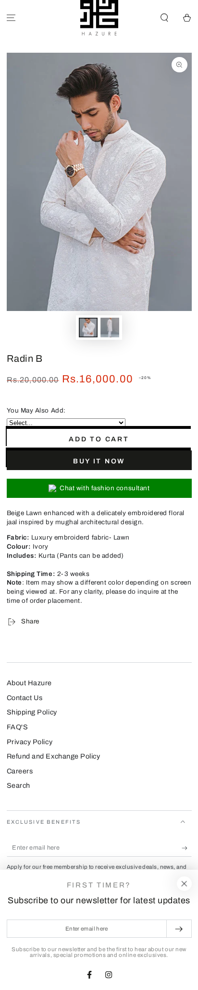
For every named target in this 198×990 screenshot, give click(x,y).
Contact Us (25, 698)
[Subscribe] (187, 848)
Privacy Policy (30, 742)
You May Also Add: (36, 410)
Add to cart (99, 439)
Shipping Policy (32, 712)
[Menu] (11, 18)
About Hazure (29, 683)
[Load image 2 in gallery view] (110, 327)
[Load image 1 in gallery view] (88, 327)
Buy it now (99, 461)
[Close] (184, 883)
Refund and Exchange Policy (53, 756)
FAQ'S (17, 727)
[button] (164, 18)
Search (18, 785)
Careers (20, 771)
